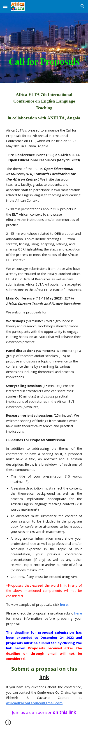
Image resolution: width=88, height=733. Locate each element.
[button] (5, 6)
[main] (44, 47)
